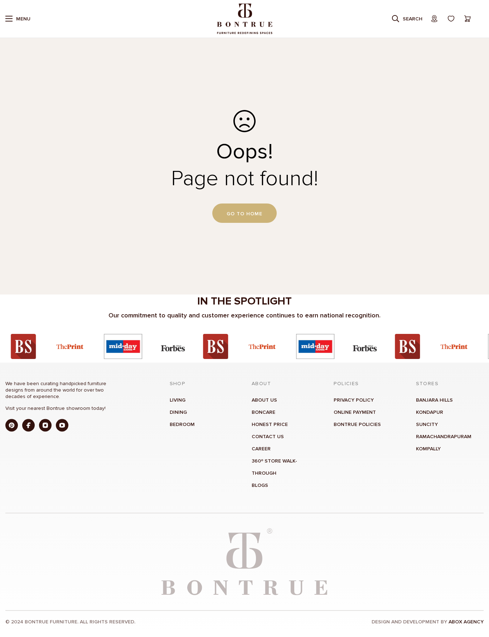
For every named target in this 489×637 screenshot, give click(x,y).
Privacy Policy (354, 400)
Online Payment (355, 412)
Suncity (427, 424)
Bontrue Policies (357, 424)
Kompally (428, 448)
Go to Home (244, 214)
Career (261, 448)
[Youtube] (62, 425)
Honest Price (270, 424)
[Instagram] (45, 425)
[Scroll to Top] (475, 598)
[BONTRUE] (244, 19)
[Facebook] (28, 425)
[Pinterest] (11, 425)
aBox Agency (466, 622)
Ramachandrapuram (443, 436)
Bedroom (182, 424)
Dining (178, 412)
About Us (264, 400)
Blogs (260, 485)
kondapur (429, 412)
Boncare (263, 412)
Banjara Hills (434, 400)
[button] (467, 18)
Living (177, 400)
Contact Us (268, 436)
